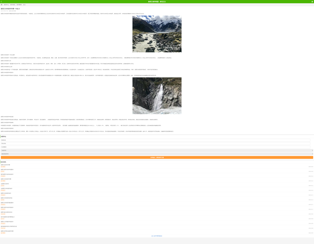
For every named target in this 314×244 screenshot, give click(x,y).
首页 (312, 1)
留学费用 (19, 4)
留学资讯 (12, 4)
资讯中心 (6, 4)
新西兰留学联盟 (12, 11)
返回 (1, 1)
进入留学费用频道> (157, 236)
